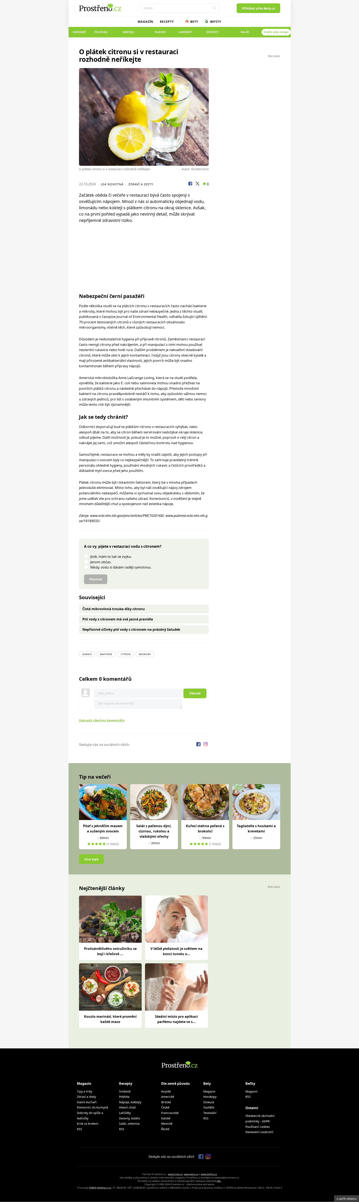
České (165, 1107)
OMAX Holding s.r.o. (100, 1187)
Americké (167, 1097)
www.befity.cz (209, 1174)
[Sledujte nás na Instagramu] (205, 744)
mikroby (145, 654)
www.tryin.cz (175, 1174)
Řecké (165, 1129)
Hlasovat (95, 579)
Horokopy (209, 1097)
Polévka (101, 32)
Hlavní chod (160, 33)
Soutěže (208, 1107)
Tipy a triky (84, 1091)
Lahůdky (185, 32)
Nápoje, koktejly (129, 33)
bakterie (106, 654)
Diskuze (208, 1102)
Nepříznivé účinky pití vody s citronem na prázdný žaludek (131, 629)
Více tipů (91, 859)
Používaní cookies (257, 1127)
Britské (166, 1102)
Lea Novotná (112, 184)
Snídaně (79, 32)
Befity (215, 22)
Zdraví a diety (140, 184)
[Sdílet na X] (197, 184)
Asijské (166, 1091)
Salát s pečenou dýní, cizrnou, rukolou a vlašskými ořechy (154, 831)
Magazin (209, 1091)
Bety (193, 22)
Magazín (145, 22)
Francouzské (170, 1113)
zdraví (87, 654)
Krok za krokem (87, 1124)
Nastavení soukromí (259, 1132)
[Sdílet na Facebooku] (190, 184)
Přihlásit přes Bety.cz (258, 8)
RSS (79, 1129)
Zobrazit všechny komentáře (101, 720)
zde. (219, 1180)
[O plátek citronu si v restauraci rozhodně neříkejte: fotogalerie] (144, 117)
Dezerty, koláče (212, 33)
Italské (165, 1118)
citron (126, 654)
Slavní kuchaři (87, 1102)
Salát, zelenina (245, 33)
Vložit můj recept (276, 32)
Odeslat (195, 693)
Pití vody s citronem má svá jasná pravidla (117, 619)
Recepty (167, 22)
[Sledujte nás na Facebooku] (198, 744)
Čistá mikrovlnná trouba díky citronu (113, 609)
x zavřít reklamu (346, 1199)
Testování (209, 1113)
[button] (214, 8)
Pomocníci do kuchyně (92, 1107)
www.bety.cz (191, 1174)
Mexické (166, 1124)
